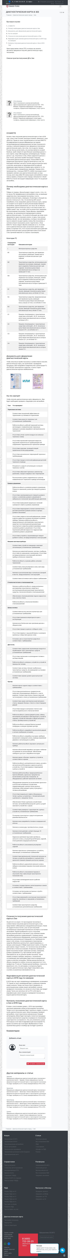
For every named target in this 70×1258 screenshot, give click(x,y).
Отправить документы (47, 1)
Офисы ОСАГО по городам (12, 1178)
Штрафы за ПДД (41, 1149)
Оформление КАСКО (10, 1141)
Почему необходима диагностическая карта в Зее (24, 28)
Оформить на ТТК (41, 1196)
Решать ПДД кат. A (10, 1201)
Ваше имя (22, 1045)
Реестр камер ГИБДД (11, 1180)
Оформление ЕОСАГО (42, 1165)
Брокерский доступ (42, 1170)
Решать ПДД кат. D (10, 1196)
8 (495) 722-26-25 (28, 1240)
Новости (6, 1247)
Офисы (24, 1245)
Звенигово (10, 1088)
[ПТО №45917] (9, 115)
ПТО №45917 (17, 113)
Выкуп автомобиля (10, 1146)
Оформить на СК (41, 1199)
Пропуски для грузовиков (12, 1149)
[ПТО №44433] (9, 103)
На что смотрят (13, 33)
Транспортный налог (46, 1237)
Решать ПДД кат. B (10, 1191)
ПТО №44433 (17, 101)
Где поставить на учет (11, 1209)
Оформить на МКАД (42, 1194)
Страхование (40, 1146)
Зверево (9, 1076)
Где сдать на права (10, 1204)
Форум (6, 1255)
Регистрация (59, 3)
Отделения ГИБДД (10, 1175)
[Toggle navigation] (60, 6)
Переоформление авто (11, 1154)
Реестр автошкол (9, 1165)
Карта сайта (8, 1253)
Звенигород (10, 1100)
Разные (38, 1152)
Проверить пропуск (42, 1191)
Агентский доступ (41, 1168)
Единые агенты (9, 1173)
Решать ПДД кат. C (10, 1194)
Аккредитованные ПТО (11, 1170)
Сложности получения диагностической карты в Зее (24, 36)
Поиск (59, 1)
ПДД (37, 1144)
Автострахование (41, 1139)
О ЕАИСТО (11, 26)
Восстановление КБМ (42, 1141)
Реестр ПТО (8, 1222)
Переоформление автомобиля (13, 1144)
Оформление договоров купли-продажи (17, 1152)
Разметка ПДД (9, 1206)
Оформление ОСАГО (10, 1139)
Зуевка (9, 1111)
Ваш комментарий (24, 1052)
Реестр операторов (10, 1225)
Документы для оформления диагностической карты (25, 31)
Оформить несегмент (42, 1175)
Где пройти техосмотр (11, 1220)
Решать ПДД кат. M (10, 1199)
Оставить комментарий (36, 1063)
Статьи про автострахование (13, 1168)
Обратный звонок (27, 1243)
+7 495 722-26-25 (19, 1)
